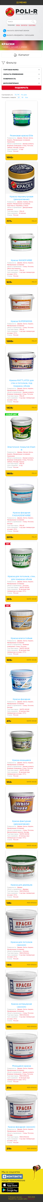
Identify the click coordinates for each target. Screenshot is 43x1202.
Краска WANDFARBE (21, 260)
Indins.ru (31, 1199)
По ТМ (17, 94)
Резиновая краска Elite (21, 136)
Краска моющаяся (21, 760)
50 (22, 97)
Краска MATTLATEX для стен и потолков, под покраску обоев (21, 383)
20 (19, 97)
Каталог (14, 47)
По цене (24, 94)
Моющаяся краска (21, 1066)
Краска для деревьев (21, 885)
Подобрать (21, 88)
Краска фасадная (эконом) (21, 1127)
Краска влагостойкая (21, 638)
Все (26, 97)
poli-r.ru (24, 1197)
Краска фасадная (21, 699)
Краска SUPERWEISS (21, 321)
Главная (5, 47)
